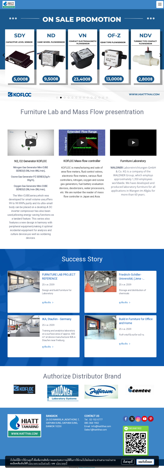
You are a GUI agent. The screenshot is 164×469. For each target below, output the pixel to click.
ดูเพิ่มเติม (46, 302)
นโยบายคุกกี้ (61, 463)
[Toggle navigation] (159, 4)
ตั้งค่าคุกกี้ (127, 461)
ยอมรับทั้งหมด (145, 461)
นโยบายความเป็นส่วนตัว (39, 463)
